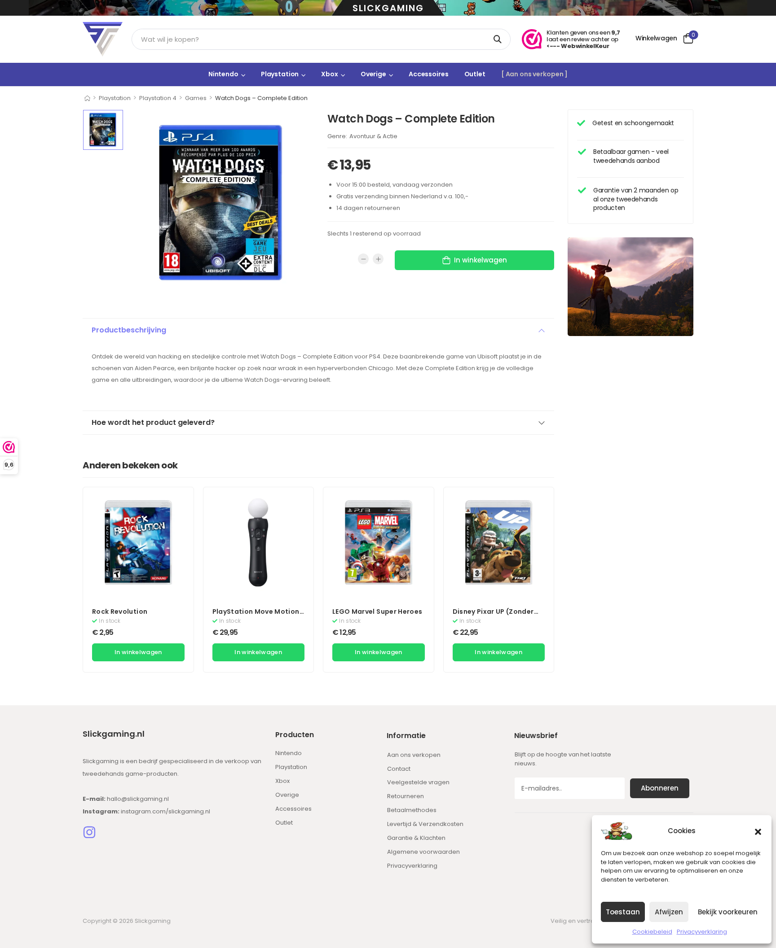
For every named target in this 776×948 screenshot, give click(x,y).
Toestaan (623, 912)
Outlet (474, 74)
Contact (398, 769)
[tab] (318, 330)
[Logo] (103, 39)
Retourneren (405, 796)
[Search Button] (499, 39)
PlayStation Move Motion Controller (256, 616)
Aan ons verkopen (414, 755)
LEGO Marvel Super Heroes (377, 611)
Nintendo (223, 74)
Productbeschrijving (129, 330)
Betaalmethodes (411, 810)
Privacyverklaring (702, 931)
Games (196, 98)
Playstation (280, 74)
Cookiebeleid (652, 931)
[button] (758, 830)
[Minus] (363, 258)
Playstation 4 (157, 98)
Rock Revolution (119, 611)
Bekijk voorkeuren (728, 912)
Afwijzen (669, 912)
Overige (373, 74)
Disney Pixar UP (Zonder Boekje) (493, 616)
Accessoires (429, 74)
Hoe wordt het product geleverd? (153, 422)
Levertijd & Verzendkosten (425, 824)
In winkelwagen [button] (138, 652)
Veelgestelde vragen (418, 782)
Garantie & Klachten (416, 838)
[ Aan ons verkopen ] (534, 74)
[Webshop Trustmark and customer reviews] (532, 39)
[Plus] (378, 258)
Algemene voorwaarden (423, 852)
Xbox (329, 74)
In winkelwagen (480, 260)
